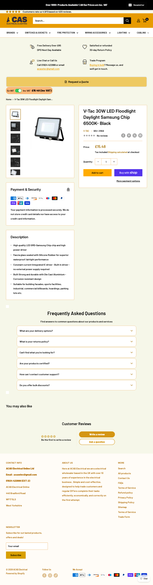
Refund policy (125, 492)
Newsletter (138, 5)
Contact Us (124, 478)
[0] (144, 20)
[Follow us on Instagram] (50, 575)
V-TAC (86, 131)
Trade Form (124, 516)
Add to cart (97, 172)
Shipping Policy (126, 502)
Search (122, 468)
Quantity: (88, 161)
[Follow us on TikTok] (56, 575)
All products (124, 473)
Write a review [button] (97, 434)
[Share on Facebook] (123, 135)
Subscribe (15, 555)
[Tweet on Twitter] (135, 135)
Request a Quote (78, 81)
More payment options (128, 180)
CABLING (141, 32)
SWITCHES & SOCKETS (36, 32)
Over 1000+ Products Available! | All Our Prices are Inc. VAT (76, 4)
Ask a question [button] (97, 441)
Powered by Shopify (15, 573)
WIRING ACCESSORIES (96, 32)
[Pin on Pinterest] (129, 135)
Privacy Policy (125, 497)
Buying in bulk (97, 64)
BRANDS (11, 32)
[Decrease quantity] (98, 162)
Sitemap (122, 507)
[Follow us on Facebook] (44, 575)
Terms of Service (127, 487)
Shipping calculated (117, 152)
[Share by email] (140, 135)
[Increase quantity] (114, 162)
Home (9, 99)
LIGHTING (122, 32)
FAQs (120, 482)
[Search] (127, 20)
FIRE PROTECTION (66, 32)
